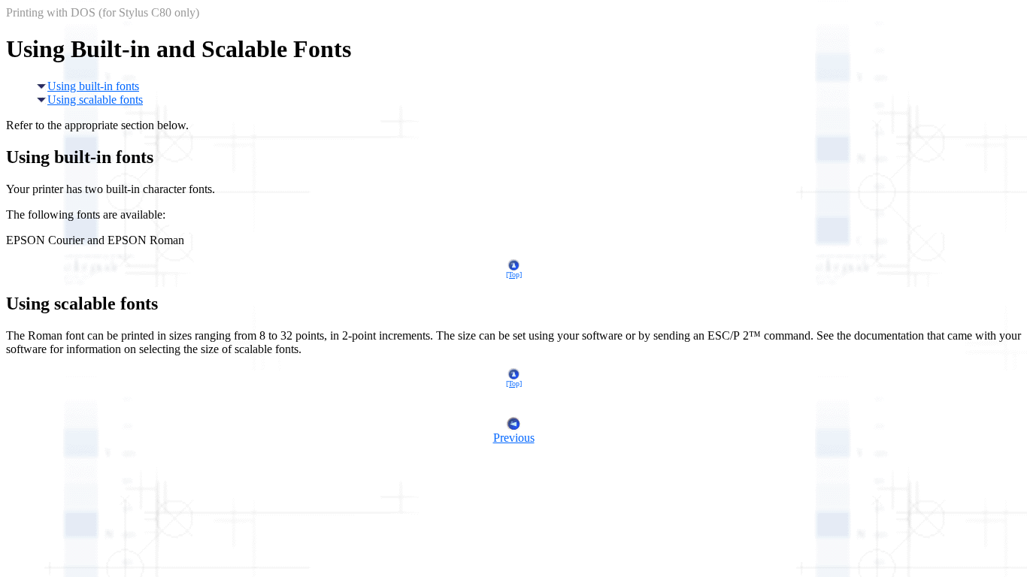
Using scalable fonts (95, 99)
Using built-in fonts (93, 86)
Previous (514, 437)
